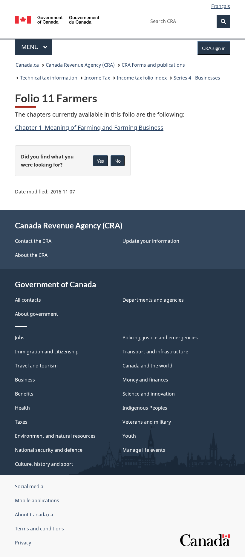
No (117, 161)
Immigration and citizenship (47, 351)
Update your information (150, 241)
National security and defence (48, 450)
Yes (100, 161)
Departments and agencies (153, 300)
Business (25, 379)
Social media (29, 486)
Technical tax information (48, 77)
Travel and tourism (36, 365)
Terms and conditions (39, 528)
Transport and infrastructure (155, 351)
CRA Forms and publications (153, 65)
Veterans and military (146, 422)
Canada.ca (27, 65)
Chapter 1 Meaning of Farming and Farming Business (89, 127)
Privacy (23, 542)
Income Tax (97, 77)
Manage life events (143, 450)
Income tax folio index (142, 77)
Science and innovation (148, 393)
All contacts (28, 300)
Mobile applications (37, 500)
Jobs (19, 337)
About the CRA (31, 255)
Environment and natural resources (55, 436)
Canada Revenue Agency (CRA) (80, 65)
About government (36, 314)
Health (22, 408)
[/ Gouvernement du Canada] (57, 19)
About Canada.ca (34, 514)
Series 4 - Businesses (197, 77)
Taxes (21, 422)
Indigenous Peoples (144, 408)
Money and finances (145, 379)
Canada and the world (147, 365)
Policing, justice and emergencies (160, 337)
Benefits (24, 393)
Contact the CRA (33, 241)
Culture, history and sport (44, 464)
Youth (129, 436)
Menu (30, 47)
